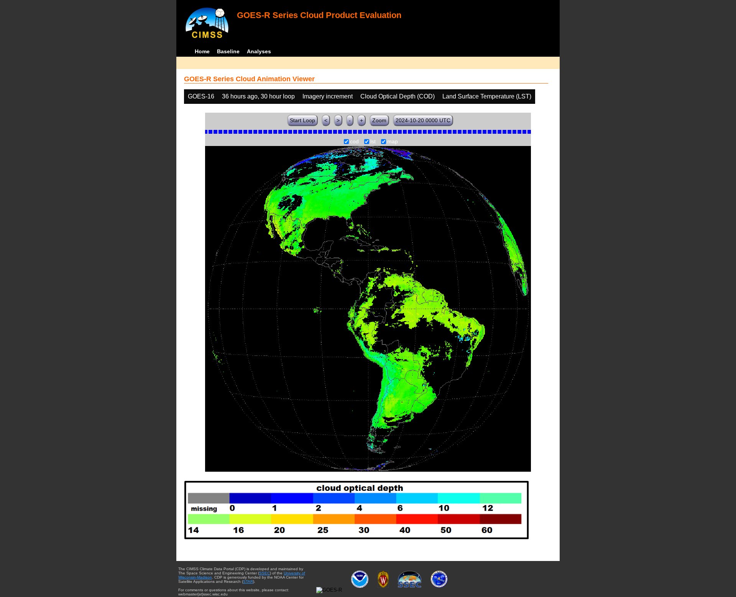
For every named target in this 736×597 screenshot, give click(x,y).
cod (354, 142)
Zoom (379, 120)
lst (373, 142)
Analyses (259, 51)
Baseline (228, 51)
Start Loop (302, 120)
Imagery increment (327, 96)
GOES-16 (201, 96)
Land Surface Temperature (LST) (486, 96)
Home (202, 51)
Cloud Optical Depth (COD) (397, 96)
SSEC (264, 573)
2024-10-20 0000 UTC (423, 120)
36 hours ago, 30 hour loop (258, 96)
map (392, 142)
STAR (248, 581)
